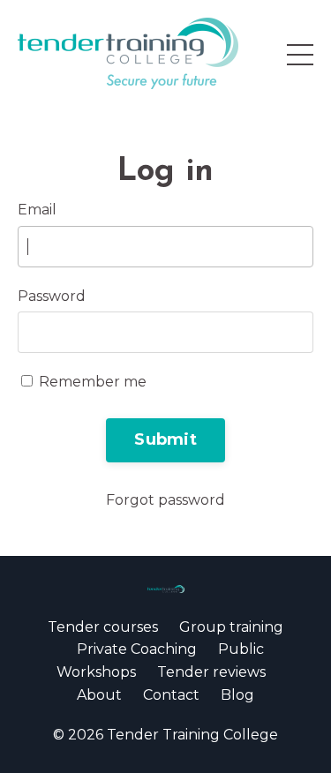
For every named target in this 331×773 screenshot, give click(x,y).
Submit (165, 439)
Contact (171, 695)
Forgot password (165, 500)
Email (37, 209)
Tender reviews (211, 672)
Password (52, 296)
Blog (237, 695)
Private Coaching (137, 649)
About (99, 695)
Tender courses (103, 627)
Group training (231, 627)
